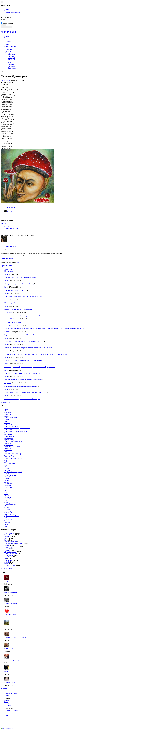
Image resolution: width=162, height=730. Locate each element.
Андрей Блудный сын (11, 547)
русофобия (7, 497)
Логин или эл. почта (7, 17)
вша (5, 421)
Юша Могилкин (9, 533)
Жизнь (6, 467)
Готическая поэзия (10, 433)
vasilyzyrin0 (10, 211)
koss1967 (7, 536)
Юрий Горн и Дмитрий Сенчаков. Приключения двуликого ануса (25, 392)
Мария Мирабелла (10, 552)
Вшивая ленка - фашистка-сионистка (16, 431)
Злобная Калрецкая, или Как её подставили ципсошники (22, 379)
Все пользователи (6, 568)
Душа (6, 462)
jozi (5, 558)
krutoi (6, 274)
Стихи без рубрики (10, 603)
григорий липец (9, 436)
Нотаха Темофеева (10, 489)
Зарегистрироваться (10, 46)
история (7, 470)
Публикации (8, 271)
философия (8, 512)
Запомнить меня (8, 23)
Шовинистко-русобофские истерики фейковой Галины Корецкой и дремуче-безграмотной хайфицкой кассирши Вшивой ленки (45, 328)
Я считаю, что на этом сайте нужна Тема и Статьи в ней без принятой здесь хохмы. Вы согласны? (35, 354)
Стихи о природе (9, 626)
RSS (18, 262)
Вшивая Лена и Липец (11, 426)
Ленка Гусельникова (11, 475)
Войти (6, 9)
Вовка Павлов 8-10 (10, 418)
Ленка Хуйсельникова (11, 477)
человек (7, 517)
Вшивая (7, 423)
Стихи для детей (9, 682)
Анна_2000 (8, 312)
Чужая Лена (8, 519)
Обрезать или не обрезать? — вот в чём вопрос (19, 309)
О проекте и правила (11, 710)
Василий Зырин (9, 207)
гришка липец (9, 440)
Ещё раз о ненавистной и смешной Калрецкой (19, 335)
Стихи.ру (7, 509)
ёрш (5, 526)
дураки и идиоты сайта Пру (13, 455)
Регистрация (8, 11)
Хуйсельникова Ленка (11, 516)
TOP (5, 61)
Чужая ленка (8, 521)
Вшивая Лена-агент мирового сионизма (17, 428)
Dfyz (6, 538)
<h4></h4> (7, 411)
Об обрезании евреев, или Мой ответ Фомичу (19, 284)
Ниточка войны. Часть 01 (12, 322)
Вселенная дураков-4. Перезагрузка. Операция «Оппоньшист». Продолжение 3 (29, 367)
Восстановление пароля (12, 12)
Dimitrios (7, 227)
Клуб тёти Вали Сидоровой (13, 472)
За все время (12, 59)
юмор (6, 524)
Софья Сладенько (10, 504)
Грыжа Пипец (8, 443)
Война (6, 419)
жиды (6, 465)
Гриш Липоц (8, 438)
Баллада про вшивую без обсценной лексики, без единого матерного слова (28, 348)
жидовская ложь (9, 463)
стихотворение (9, 511)
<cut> (6, 409)
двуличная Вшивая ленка (12, 446)
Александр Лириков (10, 553)
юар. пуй (7, 522)
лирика (6, 480)
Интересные (8, 49)
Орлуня (6, 550)
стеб (5, 505)
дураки (6, 451)
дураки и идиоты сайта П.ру (13, 453)
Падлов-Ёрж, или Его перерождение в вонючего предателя (23, 360)
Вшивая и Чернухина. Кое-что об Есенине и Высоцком (22, 373)
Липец (6, 478)
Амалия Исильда (9, 565)
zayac (6, 563)
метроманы (8, 487)
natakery (7, 545)
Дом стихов (8, 31)
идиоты (6, 468)
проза (6, 490)
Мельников (8, 484)
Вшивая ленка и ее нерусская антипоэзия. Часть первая (22, 399)
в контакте (7, 412)
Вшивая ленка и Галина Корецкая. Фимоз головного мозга (23, 296)
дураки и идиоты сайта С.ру (13, 456)
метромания (8, 485)
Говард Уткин (8, 535)
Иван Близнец (9, 560)
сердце (6, 502)
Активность (8, 41)
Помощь (7, 715)
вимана (6, 416)
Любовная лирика (10, 614)
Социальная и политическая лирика (16, 637)
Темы (6, 38)
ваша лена (7, 414)
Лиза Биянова (8, 555)
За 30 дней (11, 58)
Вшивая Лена (8, 424)
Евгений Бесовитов (10, 245)
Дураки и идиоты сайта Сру (13, 458)
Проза (6, 671)
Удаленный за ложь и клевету (13, 543)
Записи (6, 36)
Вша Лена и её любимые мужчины (15, 290)
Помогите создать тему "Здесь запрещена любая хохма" (22, 316)
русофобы (7, 499)
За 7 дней (11, 56)
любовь (6, 482)
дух (5, 460)
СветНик (7, 332)
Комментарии (8, 269)
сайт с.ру (7, 500)
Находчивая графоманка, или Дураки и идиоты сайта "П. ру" (24, 341)
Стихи (6, 507)
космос (6, 473)
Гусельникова (8, 445)
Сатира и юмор (5, 80)
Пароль (3, 19)
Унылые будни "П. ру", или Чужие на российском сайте (22, 277)
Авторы (7, 39)
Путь (6, 494)
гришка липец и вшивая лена (13, 441)
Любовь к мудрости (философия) (15, 660)
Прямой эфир (6, 266)
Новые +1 (7, 51)
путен (6, 492)
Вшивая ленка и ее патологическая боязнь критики (20, 386)
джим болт (7, 448)
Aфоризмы (7, 581)
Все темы (4, 688)
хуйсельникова (9, 514)
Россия (6, 495)
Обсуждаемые (9, 53)
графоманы (8, 434)
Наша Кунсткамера (10, 592)
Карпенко (7, 325)
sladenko (7, 562)
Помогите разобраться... (12, 303)
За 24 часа (11, 54)
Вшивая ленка (9, 429)
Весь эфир (4, 402)
